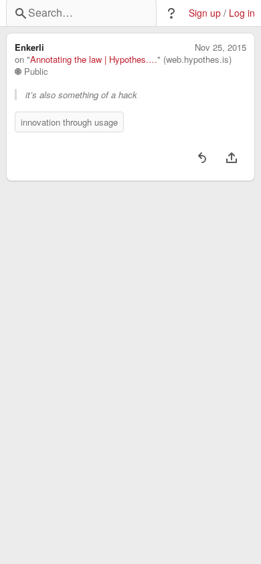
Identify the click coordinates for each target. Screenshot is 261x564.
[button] (171, 13)
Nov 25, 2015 (220, 47)
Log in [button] (242, 13)
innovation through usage (69, 122)
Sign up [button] (205, 13)
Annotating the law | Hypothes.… (93, 59)
